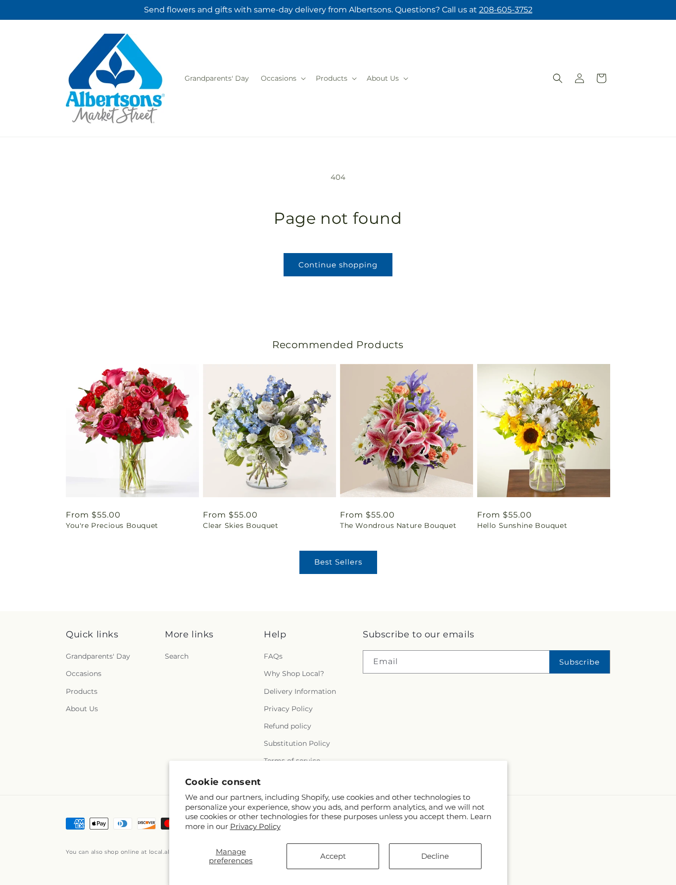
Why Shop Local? (294, 674)
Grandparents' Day (98, 656)
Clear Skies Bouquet (240, 525)
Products (81, 691)
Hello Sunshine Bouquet (522, 525)
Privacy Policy (255, 826)
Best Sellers (338, 562)
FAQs (273, 656)
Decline (435, 856)
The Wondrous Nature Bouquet (398, 525)
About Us (82, 708)
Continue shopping (338, 264)
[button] (282, 78)
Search (177, 656)
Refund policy (287, 726)
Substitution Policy (297, 743)
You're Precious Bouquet (112, 525)
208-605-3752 (505, 9)
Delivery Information (300, 691)
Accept (333, 856)
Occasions (83, 674)
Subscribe (579, 662)
